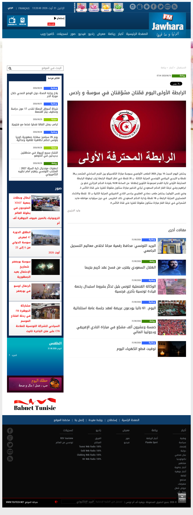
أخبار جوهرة (180, 471)
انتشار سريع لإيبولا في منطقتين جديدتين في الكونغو (39, 154)
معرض (101, 34)
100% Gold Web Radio (91, 451)
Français (23, 8)
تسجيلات (62, 34)
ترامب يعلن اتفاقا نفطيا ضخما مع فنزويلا (34, 124)
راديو (91, 34)
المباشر (97, 442)
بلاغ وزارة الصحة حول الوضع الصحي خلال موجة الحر (34, 95)
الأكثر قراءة (54, 78)
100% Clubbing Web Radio (89, 455)
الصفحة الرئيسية (137, 34)
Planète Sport (151, 442)
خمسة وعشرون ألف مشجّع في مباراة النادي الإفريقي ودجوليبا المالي (116, 329)
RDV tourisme (66, 438)
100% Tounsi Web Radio (90, 447)
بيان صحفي (180, 455)
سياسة (182, 442)
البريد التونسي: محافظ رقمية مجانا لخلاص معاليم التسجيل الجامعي (113, 248)
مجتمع (183, 480)
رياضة (111, 34)
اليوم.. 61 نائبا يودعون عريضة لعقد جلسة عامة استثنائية (114, 308)
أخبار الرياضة (152, 438)
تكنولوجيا (181, 459)
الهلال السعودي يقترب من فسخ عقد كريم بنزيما (120, 267)
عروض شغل (180, 488)
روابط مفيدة (96, 420)
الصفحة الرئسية (130, 420)
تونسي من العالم (64, 442)
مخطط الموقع (62, 420)
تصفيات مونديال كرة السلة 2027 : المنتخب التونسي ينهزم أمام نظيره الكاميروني (38, 171)
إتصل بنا (79, 420)
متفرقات (182, 484)
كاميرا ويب (47, 34)
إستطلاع (111, 420)
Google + (10, 438)
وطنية (152, 239)
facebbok (10, 431)
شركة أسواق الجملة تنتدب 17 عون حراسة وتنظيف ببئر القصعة (34, 110)
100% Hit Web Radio (91, 459)
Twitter (10, 445)
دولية (54, 119)
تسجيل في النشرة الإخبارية (109, 502)
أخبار (120, 34)
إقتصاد (182, 447)
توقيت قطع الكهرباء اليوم (136, 348)
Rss (10, 459)
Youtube (10, 452)
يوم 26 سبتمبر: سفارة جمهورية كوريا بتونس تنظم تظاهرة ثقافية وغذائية (37, 139)
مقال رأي (181, 492)
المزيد (14, 355)
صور (73, 34)
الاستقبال (181, 68)
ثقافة (183, 476)
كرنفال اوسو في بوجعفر (22, 288)
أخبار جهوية (180, 467)
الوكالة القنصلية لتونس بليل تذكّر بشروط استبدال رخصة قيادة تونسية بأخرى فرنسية (115, 289)
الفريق (98, 438)
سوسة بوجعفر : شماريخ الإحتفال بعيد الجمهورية (21, 269)
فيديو (82, 34)
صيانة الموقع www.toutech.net (22, 502)
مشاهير (182, 463)
